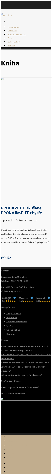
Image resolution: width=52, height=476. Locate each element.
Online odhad (13, 330)
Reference (11, 317)
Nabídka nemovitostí (17, 34)
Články (9, 326)
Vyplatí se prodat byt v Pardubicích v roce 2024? (25, 362)
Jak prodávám (13, 313)
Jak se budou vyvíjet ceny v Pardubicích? (21, 375)
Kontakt (11, 45)
